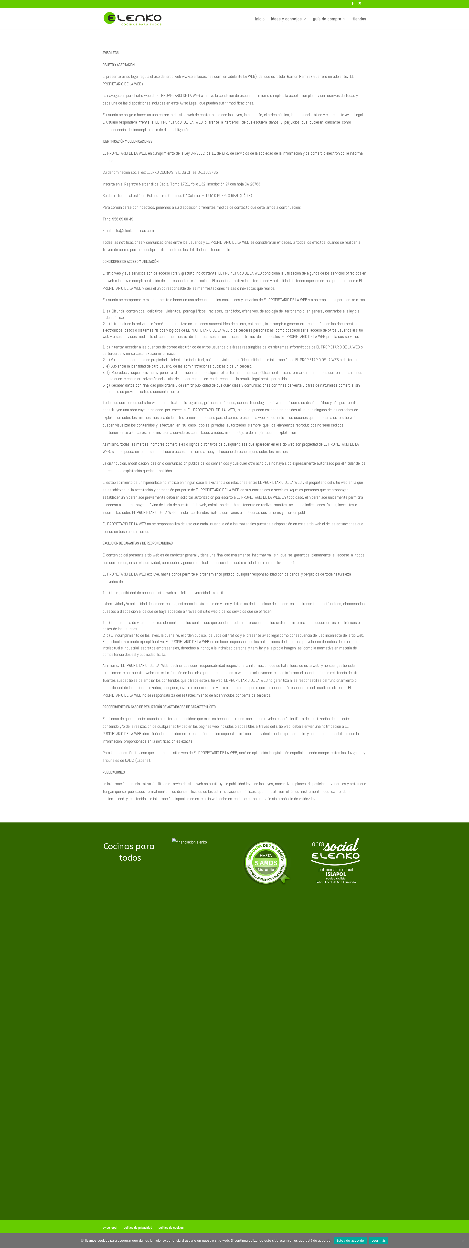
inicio (260, 19)
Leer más (379, 1240)
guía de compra (327, 19)
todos (130, 858)
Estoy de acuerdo (350, 1240)
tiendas (359, 19)
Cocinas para (130, 852)
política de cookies (171, 1227)
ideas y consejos (286, 19)
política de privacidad (138, 1227)
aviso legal (110, 1227)
